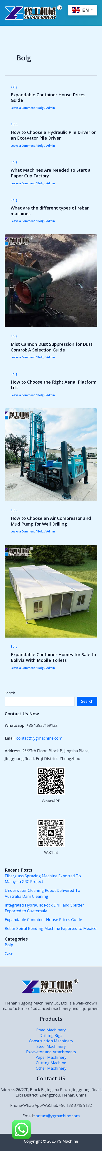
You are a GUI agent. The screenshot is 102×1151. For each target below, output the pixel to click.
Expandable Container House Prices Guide (48, 97)
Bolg (14, 86)
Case (9, 953)
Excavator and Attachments (51, 1051)
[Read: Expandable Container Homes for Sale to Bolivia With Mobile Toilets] (51, 590)
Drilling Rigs (51, 1035)
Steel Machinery (51, 1046)
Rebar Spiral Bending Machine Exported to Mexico (51, 928)
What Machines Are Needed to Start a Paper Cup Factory (51, 173)
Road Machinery (51, 1030)
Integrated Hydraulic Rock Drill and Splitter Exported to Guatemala (44, 908)
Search (10, 693)
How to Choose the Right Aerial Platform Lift (54, 384)
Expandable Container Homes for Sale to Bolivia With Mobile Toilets (53, 657)
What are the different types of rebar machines (50, 210)
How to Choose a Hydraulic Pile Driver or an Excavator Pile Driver (53, 135)
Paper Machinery (51, 1057)
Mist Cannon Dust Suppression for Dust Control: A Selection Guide (52, 347)
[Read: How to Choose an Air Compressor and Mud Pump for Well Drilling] (51, 454)
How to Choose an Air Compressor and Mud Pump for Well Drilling (51, 521)
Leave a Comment (23, 108)
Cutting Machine (51, 1062)
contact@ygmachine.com (39, 738)
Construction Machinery (51, 1041)
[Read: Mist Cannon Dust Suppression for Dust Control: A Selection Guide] (51, 280)
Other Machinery (51, 1068)
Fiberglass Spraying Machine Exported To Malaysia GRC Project (43, 878)
